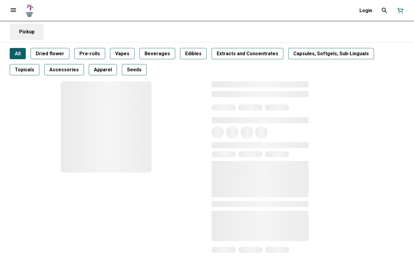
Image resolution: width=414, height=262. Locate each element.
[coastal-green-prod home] (29, 10)
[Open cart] (399, 10)
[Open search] (384, 10)
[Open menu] (13, 10)
